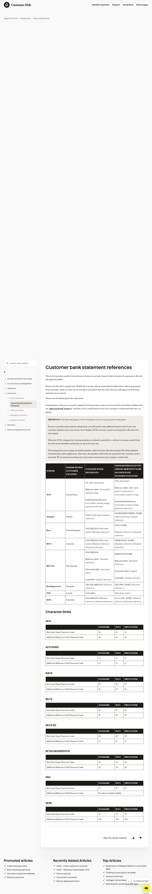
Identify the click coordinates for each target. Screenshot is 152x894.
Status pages (142, 5)
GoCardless (128, 5)
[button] (20, 371)
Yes (133, 838)
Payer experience (41, 18)
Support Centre (11, 18)
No (140, 838)
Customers (26, 18)
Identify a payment (100, 5)
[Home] (17, 5)
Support (116, 5)
